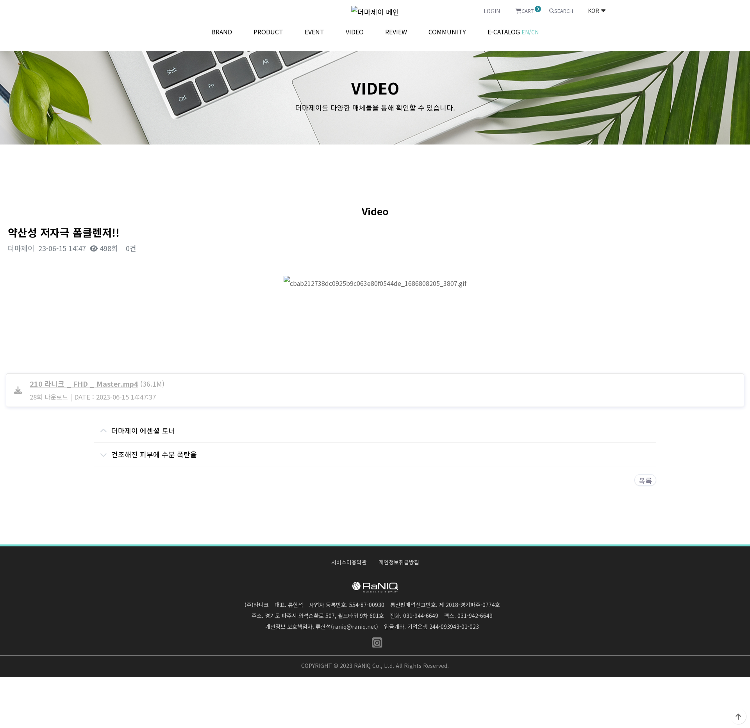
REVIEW (396, 31)
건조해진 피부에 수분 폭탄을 (154, 454)
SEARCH (563, 10)
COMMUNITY (447, 31)
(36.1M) (97, 383)
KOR (593, 10)
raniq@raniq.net (354, 626)
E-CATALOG (513, 31)
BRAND (221, 31)
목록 (645, 480)
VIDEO (355, 31)
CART (529, 10)
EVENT (314, 31)
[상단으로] (738, 716)
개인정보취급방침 (399, 562)
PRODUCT (268, 31)
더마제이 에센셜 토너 (143, 430)
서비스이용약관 (349, 562)
